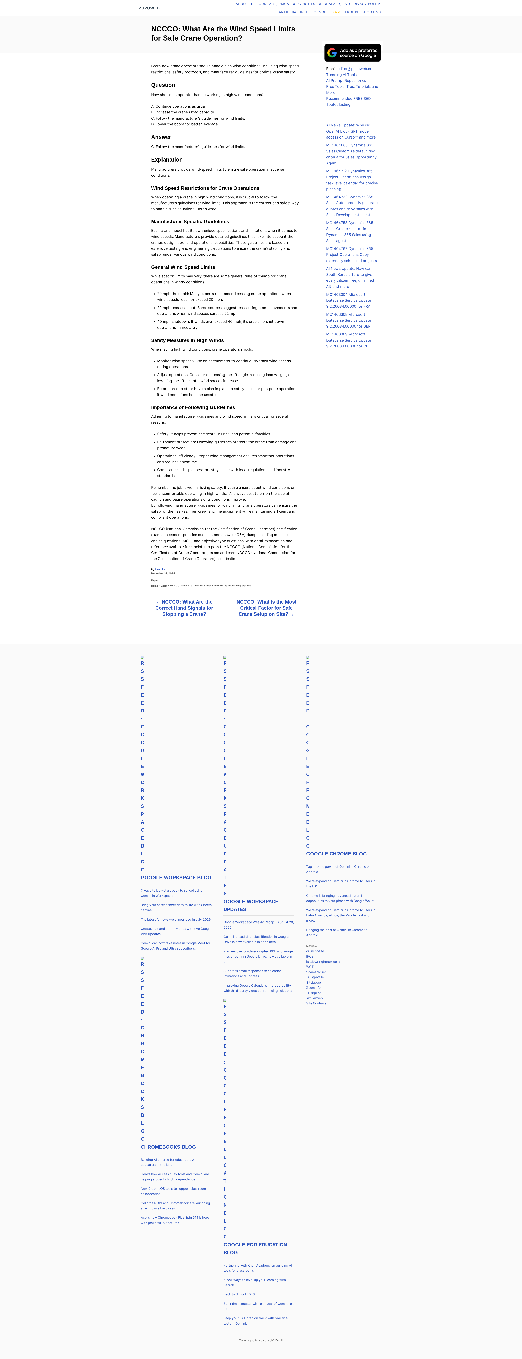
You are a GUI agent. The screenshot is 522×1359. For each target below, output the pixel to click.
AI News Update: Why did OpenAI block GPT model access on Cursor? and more (351, 131)
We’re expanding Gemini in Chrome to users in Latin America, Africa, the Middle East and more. (340, 915)
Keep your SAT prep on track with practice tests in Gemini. (255, 1320)
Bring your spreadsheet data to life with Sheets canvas (176, 907)
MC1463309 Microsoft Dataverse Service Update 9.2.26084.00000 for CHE (348, 340)
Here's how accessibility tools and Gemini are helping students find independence (175, 1176)
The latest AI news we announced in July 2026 (176, 919)
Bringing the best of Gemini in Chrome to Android (336, 932)
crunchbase (315, 951)
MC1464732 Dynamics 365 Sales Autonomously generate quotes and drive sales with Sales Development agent (352, 206)
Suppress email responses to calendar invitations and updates (252, 973)
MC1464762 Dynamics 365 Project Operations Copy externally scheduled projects (351, 254)
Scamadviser (316, 972)
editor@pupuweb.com (356, 69)
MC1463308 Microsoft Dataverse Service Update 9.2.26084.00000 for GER (348, 320)
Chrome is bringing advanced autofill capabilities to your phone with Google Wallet (340, 898)
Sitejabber (314, 982)
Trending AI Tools (341, 75)
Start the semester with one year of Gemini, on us (258, 1306)
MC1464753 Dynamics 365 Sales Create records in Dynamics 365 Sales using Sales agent (349, 232)
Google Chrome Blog (336, 854)
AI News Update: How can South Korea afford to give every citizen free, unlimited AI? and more (350, 277)
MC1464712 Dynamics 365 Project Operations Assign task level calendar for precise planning (352, 180)
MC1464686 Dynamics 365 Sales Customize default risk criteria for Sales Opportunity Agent (351, 154)
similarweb (314, 998)
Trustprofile (315, 977)
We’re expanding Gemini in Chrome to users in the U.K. (340, 883)
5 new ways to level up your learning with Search (254, 1282)
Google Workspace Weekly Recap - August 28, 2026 (258, 924)
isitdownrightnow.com (323, 962)
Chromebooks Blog (168, 1147)
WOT (310, 967)
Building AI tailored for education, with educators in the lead (169, 1162)
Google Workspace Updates (251, 905)
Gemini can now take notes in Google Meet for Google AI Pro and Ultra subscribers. (175, 945)
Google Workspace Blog (176, 877)
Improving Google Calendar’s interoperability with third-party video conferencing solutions (257, 988)
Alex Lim (160, 569)
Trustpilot (313, 993)
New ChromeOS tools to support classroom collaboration (173, 1191)
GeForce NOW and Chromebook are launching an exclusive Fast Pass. (175, 1205)
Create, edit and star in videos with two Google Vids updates (176, 931)
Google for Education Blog (255, 1248)
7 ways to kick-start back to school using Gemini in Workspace (172, 893)
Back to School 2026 (239, 1294)
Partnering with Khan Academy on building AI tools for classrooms (257, 1268)
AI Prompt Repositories (346, 80)
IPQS (310, 956)
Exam (154, 580)
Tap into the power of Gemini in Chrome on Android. (338, 869)
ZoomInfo (313, 988)
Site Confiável (316, 1003)
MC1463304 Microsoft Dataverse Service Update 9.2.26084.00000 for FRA (348, 300)
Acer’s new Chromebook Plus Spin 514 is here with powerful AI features (175, 1220)
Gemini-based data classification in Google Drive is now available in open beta (256, 939)
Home (154, 585)
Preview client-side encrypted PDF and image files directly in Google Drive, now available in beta (258, 956)
